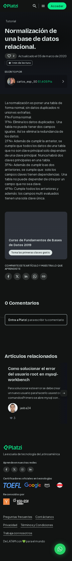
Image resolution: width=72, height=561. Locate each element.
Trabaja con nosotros (17, 533)
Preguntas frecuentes (17, 517)
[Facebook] (6, 469)
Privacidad (10, 525)
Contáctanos (44, 517)
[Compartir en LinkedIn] (26, 276)
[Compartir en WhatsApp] (34, 276)
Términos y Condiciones (37, 525)
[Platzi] (11, 6)
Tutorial (11, 21)
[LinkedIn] (30, 469)
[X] (14, 469)
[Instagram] (22, 469)
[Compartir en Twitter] (17, 276)
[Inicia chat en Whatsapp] (60, 549)
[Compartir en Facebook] (8, 276)
